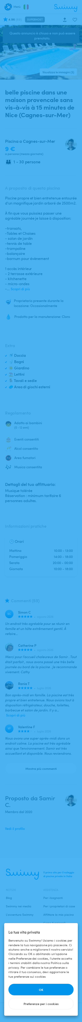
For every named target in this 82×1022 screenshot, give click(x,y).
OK (41, 989)
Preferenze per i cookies (41, 1003)
